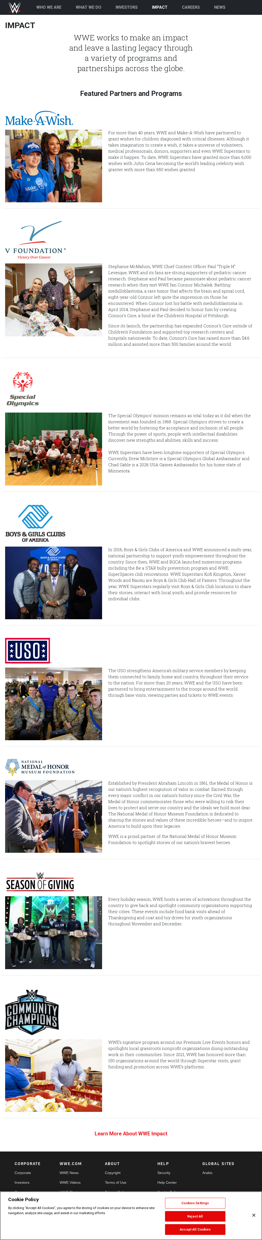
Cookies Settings (195, 1203)
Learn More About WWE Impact (131, 1134)
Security (163, 1173)
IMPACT (160, 7)
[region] (131, 1215)
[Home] (16, 8)
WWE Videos (70, 1182)
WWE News (69, 1173)
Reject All (195, 1216)
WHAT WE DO (88, 7)
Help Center (167, 1182)
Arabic (207, 1173)
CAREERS (191, 7)
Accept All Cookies (195, 1229)
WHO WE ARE (48, 7)
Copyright (113, 1173)
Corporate (23, 1173)
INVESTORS (127, 7)
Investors (22, 1182)
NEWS (219, 7)
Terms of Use (115, 1182)
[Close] (253, 1215)
